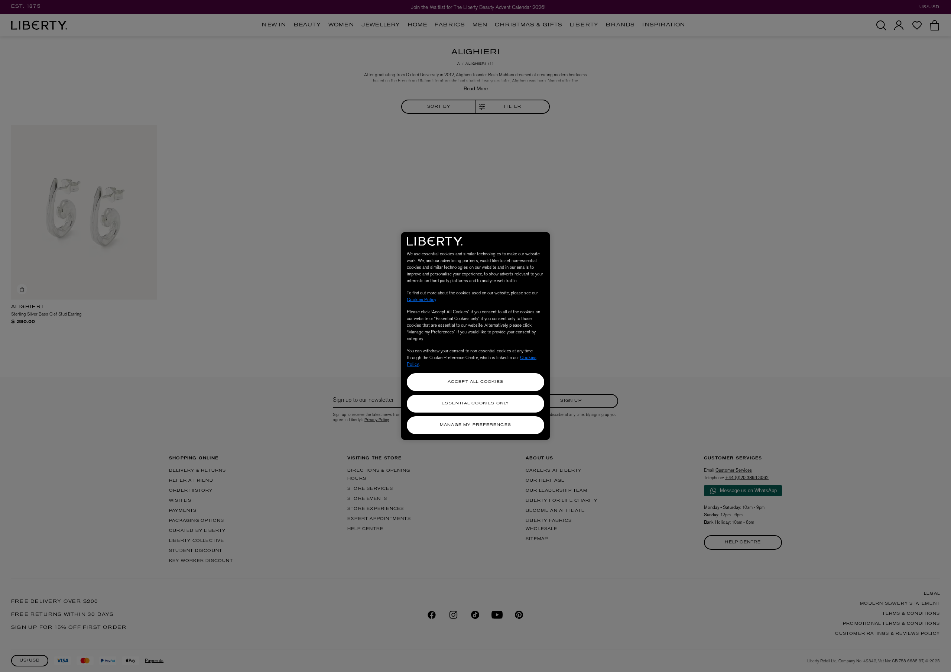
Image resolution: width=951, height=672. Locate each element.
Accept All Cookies (476, 382)
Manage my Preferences (475, 425)
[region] (475, 336)
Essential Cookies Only (475, 403)
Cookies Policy (421, 300)
